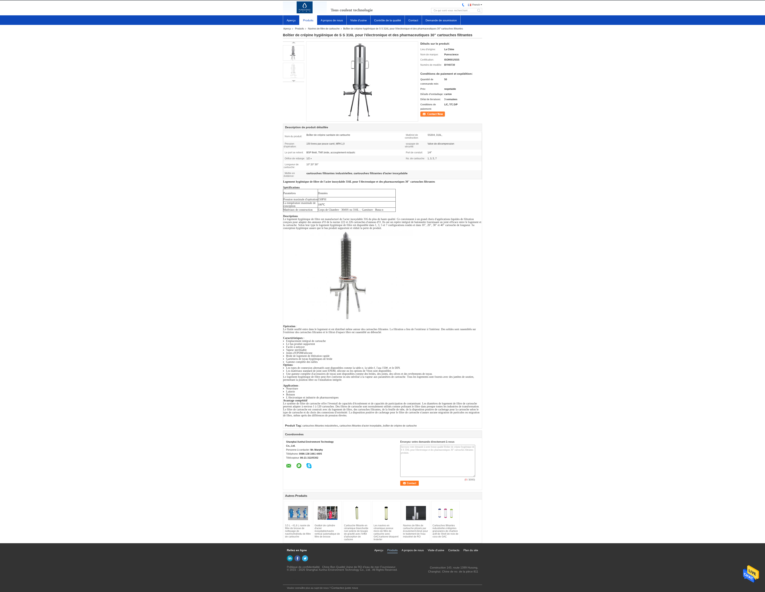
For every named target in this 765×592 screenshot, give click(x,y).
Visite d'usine (358, 20)
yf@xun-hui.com (468, 575)
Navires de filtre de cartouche (324, 28)
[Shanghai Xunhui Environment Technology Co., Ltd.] (305, 7)
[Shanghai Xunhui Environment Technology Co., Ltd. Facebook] (297, 558)
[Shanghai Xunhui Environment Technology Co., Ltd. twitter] (305, 558)
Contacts (453, 550)
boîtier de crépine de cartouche (400, 425)
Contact (413, 20)
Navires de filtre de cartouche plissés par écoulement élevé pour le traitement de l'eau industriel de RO (415, 531)
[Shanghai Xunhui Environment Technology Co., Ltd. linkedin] (290, 558)
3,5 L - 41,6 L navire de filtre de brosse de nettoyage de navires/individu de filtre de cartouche (298, 531)
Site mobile (293, 579)
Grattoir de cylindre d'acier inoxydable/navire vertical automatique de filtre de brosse (327, 531)
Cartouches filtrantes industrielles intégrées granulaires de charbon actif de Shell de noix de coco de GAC (445, 531)
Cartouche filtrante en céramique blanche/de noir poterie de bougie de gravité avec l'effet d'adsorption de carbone (356, 532)
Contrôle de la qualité (387, 20)
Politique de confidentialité (303, 567)
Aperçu (291, 20)
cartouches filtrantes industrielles (320, 425)
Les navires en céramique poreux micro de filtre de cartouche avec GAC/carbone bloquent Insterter (386, 532)
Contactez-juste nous (344, 587)
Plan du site (470, 550)
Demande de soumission (441, 20)
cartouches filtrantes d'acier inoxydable (360, 425)
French (476, 4)
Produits (308, 20)
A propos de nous (332, 20)
